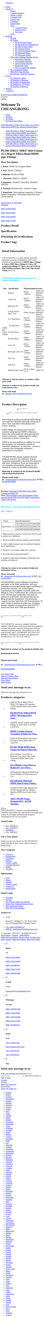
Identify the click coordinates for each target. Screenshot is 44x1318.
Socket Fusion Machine (24, 63)
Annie (11, 1084)
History (13, 11)
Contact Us (10, 91)
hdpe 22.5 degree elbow (10, 676)
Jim (7, 1084)
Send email (18, 203)
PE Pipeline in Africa (18, 78)
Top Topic (19, 32)
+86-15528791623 (12, 1055)
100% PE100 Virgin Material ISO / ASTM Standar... (20, 801)
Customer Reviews (17, 13)
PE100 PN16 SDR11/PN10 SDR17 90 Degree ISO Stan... (23, 715)
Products (9, 36)
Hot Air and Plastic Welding (25, 68)
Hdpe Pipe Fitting (33, 939)
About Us (9, 9)
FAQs (12, 34)
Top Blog (9, 869)
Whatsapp (4, 205)
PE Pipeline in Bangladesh (20, 82)
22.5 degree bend (7, 674)
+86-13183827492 (12, 1043)
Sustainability (15, 24)
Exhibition (14, 22)
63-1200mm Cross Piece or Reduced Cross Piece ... (23, 766)
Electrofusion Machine (23, 61)
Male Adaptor (6, 939)
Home (8, 7)
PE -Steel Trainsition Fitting (25, 51)
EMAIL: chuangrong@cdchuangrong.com (21, 929)
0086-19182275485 (8, 221)
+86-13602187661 (12, 1051)
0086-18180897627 (17, 95)
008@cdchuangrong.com (15, 1047)
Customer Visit (15, 17)
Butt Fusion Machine (23, 59)
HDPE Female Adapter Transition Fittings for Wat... (24, 732)
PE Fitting (14, 40)
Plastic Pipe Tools (21, 66)
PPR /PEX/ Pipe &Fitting (19, 72)
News (12, 26)
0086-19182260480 (8, 217)
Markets (9, 89)
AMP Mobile (24, 935)
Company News (21, 28)
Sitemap (15, 935)
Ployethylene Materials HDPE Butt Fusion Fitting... (23, 782)
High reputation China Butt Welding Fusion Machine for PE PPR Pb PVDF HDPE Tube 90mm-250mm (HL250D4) (20, 497)
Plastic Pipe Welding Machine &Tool (24, 57)
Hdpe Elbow (5, 680)
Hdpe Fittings (6, 682)
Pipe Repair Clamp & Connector (22, 74)
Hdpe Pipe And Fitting (9, 937)
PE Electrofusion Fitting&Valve (26, 45)
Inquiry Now (6, 845)
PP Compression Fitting (19, 70)
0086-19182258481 (8, 213)
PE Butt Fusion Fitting (23, 42)
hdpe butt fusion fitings (9, 678)
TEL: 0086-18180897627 (15, 927)
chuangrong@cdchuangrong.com (18, 991)
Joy (15, 1084)
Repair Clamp (24, 937)
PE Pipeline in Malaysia (19, 87)
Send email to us (7, 203)
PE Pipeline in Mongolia (19, 80)
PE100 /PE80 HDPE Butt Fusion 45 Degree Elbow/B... (24, 748)
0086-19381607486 (8, 209)
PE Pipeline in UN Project (20, 84)
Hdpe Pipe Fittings (19, 939)
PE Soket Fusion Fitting (24, 47)
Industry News (20, 30)
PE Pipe (13, 38)
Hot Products (6, 935)
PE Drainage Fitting (22, 49)
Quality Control (16, 15)
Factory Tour (15, 19)
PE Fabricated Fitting (23, 55)
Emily (3, 1084)
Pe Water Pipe (35, 937)
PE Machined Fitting (22, 53)
